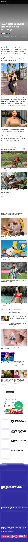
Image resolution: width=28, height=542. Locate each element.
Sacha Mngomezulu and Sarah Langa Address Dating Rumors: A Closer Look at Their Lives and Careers (13, 529)
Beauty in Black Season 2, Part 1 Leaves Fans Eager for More (18, 421)
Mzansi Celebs (6, 33)
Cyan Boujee (4, 46)
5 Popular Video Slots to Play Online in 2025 (18, 441)
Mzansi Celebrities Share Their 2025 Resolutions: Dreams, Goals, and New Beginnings (11, 487)
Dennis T (14, 36)
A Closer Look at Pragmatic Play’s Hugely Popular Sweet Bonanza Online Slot (18, 431)
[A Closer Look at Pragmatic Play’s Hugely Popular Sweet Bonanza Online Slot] (5, 434)
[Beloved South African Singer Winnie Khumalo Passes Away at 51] (14, 499)
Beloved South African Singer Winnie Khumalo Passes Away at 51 (14, 508)
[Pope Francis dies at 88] (5, 454)
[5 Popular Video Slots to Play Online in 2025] (5, 444)
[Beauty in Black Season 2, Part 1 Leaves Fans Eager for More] (5, 424)
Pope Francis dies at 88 (17, 450)
